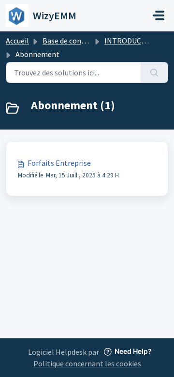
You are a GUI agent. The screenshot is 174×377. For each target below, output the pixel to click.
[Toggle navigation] (158, 15)
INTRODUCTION (131, 40)
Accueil (17, 40)
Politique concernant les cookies (87, 363)
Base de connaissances (80, 40)
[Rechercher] (154, 72)
